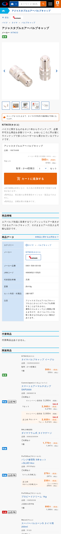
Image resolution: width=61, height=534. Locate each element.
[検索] (43, 3)
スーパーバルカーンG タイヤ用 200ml (37, 525)
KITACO (14, 32)
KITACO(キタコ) (33, 252)
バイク (5, 22)
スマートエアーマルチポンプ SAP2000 (36, 387)
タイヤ (15, 22)
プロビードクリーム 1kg (34, 496)
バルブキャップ (28, 22)
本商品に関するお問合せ (46, 236)
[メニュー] (50, 4)
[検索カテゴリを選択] (14, 3)
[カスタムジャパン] (5, 4)
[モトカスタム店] (3, 11)
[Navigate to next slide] (56, 71)
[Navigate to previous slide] (4, 71)
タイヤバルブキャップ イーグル (37, 359)
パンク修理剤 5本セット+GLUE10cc (33, 461)
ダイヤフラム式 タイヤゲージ (36, 432)
